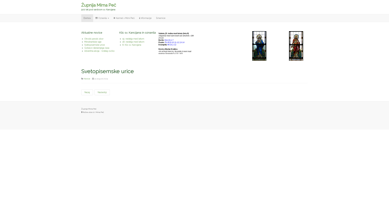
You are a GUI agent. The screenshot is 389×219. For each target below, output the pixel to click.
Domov (87, 18)
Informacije (146, 18)
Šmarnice (160, 18)
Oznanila (102, 18)
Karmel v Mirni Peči (125, 18)
